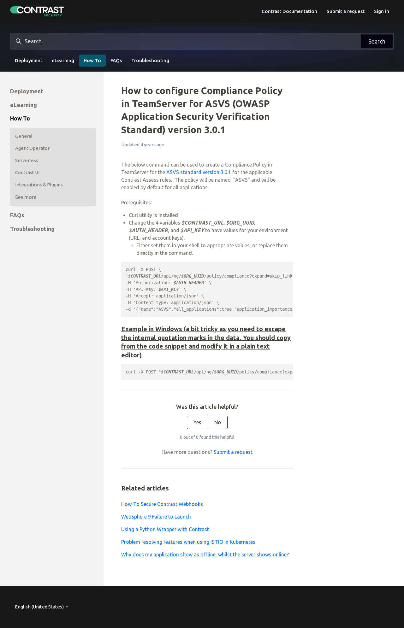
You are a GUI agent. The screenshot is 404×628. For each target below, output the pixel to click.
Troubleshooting (150, 60)
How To (92, 60)
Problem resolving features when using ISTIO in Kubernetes (188, 542)
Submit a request (346, 11)
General (24, 136)
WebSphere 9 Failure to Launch (156, 516)
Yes (197, 422)
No (217, 422)
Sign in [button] (381, 11)
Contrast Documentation (289, 11)
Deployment (28, 60)
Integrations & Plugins (39, 184)
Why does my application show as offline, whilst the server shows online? (205, 554)
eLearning (63, 60)
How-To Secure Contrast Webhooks (162, 504)
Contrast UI (27, 172)
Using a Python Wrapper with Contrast (165, 529)
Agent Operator (32, 148)
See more (25, 197)
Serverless (26, 160)
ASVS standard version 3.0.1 (198, 172)
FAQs (116, 60)
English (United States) (40, 606)
